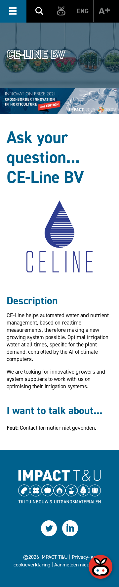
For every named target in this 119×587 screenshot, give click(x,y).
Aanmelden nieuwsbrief (79, 564)
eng (83, 11)
